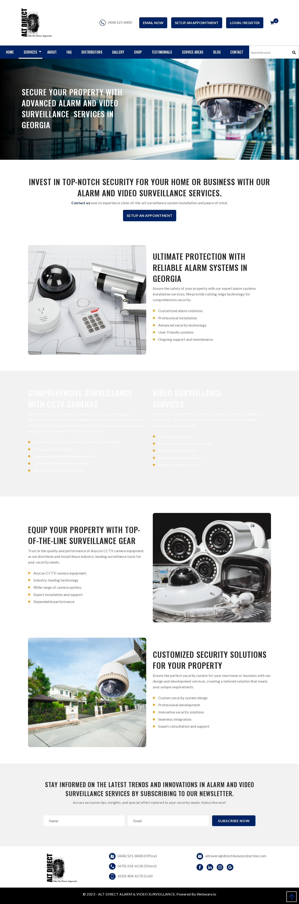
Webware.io (206, 894)
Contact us (80, 203)
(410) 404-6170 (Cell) (135, 876)
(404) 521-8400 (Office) (137, 856)
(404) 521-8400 (120, 21)
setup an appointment (196, 23)
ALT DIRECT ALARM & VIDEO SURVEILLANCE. (137, 894)
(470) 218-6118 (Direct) (137, 866)
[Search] (294, 52)
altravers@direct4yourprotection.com (235, 856)
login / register (245, 23)
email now (153, 23)
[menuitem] (10, 52)
